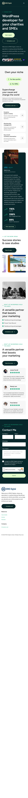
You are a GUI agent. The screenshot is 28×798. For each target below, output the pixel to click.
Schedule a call (4, 527)
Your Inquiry (5, 448)
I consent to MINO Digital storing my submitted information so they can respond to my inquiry (13, 463)
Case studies (4, 514)
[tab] (14, 79)
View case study (10, 226)
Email (16, 433)
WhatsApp (5, 441)
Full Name (5, 433)
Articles (3, 517)
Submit (14, 475)
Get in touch (8, 35)
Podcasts (3, 519)
